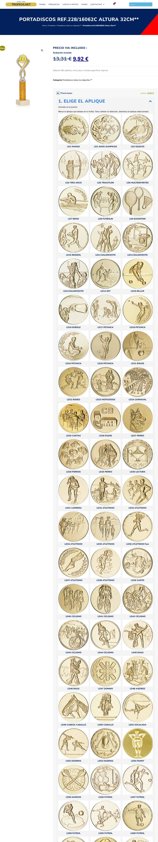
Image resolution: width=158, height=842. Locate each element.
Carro (84, 4)
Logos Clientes (70, 4)
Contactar (96, 4)
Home (44, 25)
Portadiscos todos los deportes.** (69, 25)
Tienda (42, 4)
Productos (52, 25)
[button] (42, 50)
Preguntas (54, 4)
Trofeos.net (21, 4)
